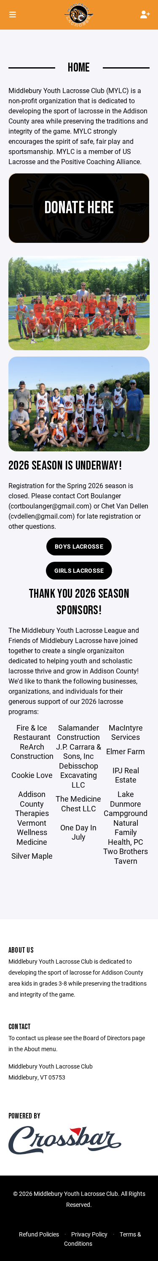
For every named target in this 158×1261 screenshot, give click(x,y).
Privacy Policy (89, 1234)
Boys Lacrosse (79, 546)
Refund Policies (39, 1234)
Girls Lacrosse (79, 570)
